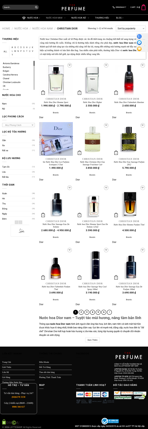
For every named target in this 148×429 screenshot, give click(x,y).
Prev (16, 222)
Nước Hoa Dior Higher (92, 102)
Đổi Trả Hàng (45, 367)
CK (4, 86)
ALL (5, 51)
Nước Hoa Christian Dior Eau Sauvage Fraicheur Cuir (92, 163)
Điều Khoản (44, 362)
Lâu (4, 172)
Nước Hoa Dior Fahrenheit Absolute (129, 102)
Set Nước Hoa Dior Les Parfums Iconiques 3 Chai (56, 163)
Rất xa (5, 150)
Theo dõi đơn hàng (47, 372)
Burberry (7, 67)
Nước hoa (32, 18)
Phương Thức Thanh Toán (50, 377)
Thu (4, 203)
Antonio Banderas (11, 63)
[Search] (36, 7)
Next (20, 222)
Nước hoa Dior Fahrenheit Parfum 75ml (56, 288)
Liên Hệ (5, 372)
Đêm (4, 219)
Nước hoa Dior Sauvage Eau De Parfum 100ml (129, 288)
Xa (3, 145)
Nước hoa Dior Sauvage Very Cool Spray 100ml (92, 288)
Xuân (4, 193)
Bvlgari (6, 71)
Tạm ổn (6, 167)
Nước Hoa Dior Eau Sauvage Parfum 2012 (129, 163)
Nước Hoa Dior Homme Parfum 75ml (129, 225)
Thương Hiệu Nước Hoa (12, 382)
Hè (3, 198)
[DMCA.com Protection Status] (11, 422)
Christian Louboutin (12, 82)
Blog (119, 18)
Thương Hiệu (102, 18)
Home (6, 28)
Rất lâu (5, 177)
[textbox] (18, 125)
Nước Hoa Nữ (79, 18)
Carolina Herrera (10, 75)
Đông (4, 208)
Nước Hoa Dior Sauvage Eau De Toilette (55, 225)
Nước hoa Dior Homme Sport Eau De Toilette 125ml (92, 225)
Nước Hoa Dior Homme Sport (56, 102)
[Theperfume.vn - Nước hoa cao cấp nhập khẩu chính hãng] (74, 7)
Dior (41, 117)
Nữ (3, 108)
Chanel (6, 78)
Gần (4, 140)
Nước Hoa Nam (55, 18)
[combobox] (18, 125)
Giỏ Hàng (6, 377)
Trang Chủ (6, 362)
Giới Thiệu (6, 367)
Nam (4, 103)
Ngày (4, 213)
